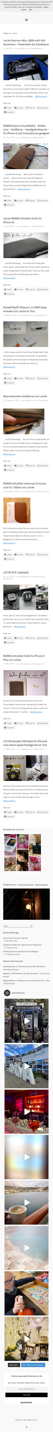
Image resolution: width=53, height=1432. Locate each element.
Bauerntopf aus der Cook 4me (15, 938)
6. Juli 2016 (8, 48)
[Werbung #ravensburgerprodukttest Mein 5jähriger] (26, 1293)
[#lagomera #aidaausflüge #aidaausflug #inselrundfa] (26, 1157)
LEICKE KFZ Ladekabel (16, 572)
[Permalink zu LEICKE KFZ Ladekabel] (25, 597)
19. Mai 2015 (8, 663)
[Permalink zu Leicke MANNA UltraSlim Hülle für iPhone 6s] (25, 245)
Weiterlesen (41, 96)
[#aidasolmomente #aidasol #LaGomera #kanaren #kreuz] (26, 1202)
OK (30, 9)
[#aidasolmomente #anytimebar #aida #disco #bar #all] (26, 1112)
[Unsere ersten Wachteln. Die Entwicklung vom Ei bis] (26, 1021)
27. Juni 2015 (8, 576)
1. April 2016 (8, 226)
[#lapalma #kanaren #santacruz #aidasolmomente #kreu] (26, 1066)
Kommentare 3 (43, 491)
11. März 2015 (9, 749)
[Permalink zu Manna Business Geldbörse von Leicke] (25, 421)
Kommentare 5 (41, 315)
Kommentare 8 (37, 48)
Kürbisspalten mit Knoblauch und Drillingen (20, 951)
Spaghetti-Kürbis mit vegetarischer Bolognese (22, 945)
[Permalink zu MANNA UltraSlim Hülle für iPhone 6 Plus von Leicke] (25, 683)
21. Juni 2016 (8, 137)
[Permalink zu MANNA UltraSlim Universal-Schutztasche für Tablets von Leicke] (25, 510)
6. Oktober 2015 (10, 315)
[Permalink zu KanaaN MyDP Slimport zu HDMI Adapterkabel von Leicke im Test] (25, 334)
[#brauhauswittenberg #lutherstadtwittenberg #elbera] (26, 1339)
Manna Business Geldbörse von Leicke (25, 396)
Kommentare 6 (39, 137)
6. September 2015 (11, 491)
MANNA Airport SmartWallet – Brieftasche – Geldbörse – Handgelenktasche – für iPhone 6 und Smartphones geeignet (26, 129)
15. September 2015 (11, 400)
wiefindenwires (24, 48)
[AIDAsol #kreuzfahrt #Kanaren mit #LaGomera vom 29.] (26, 1248)
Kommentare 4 (38, 226)
